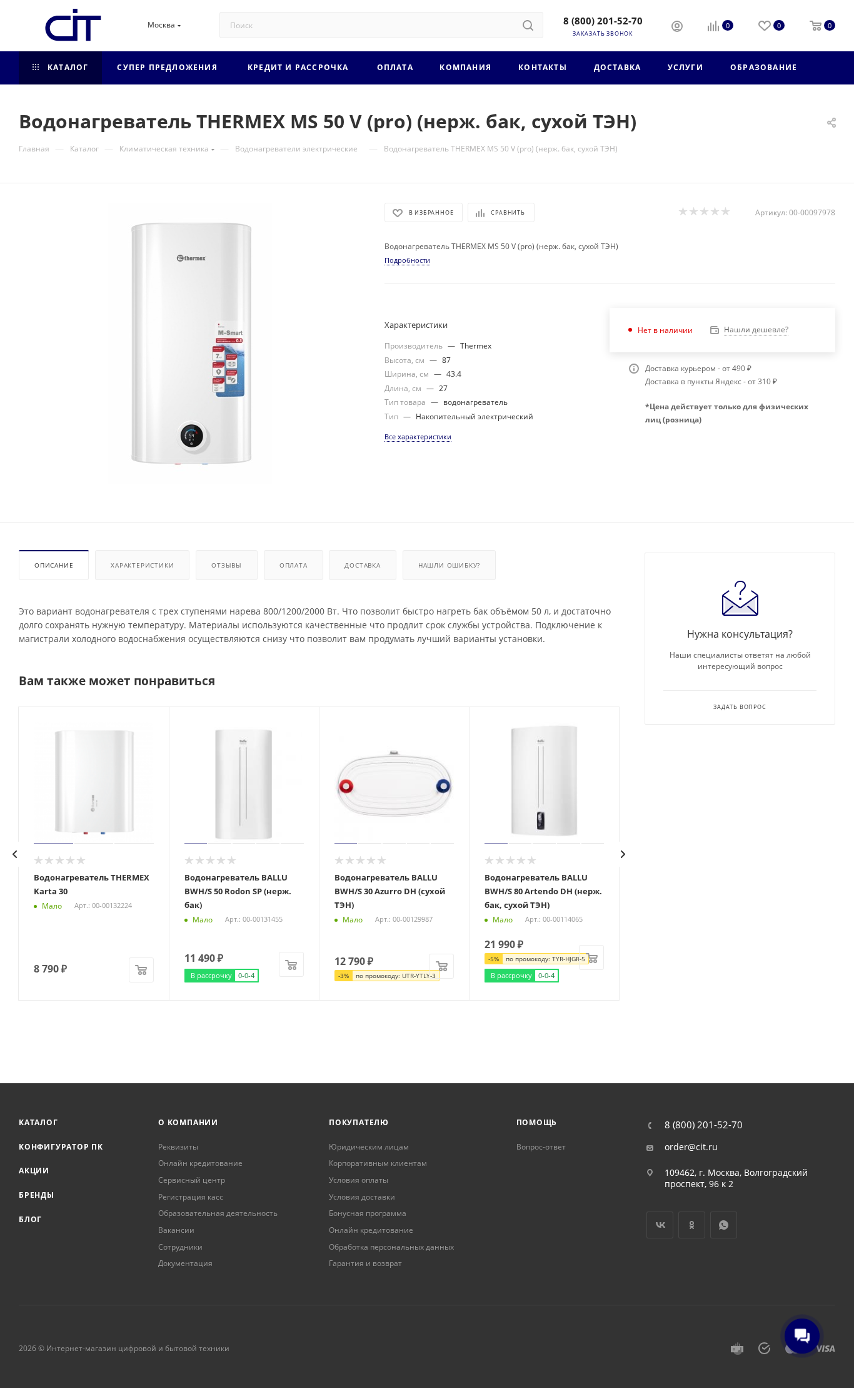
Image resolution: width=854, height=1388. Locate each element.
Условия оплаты (358, 1180)
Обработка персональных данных (391, 1247)
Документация (185, 1263)
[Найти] (528, 25)
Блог (30, 1219)
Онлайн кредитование (200, 1163)
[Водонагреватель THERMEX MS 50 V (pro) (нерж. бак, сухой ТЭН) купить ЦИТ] (190, 343)
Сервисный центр (191, 1180)
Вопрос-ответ (541, 1146)
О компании (188, 1122)
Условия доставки (362, 1197)
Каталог (38, 1122)
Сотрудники (180, 1247)
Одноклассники (691, 1225)
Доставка (362, 565)
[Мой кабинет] (677, 27)
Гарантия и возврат (365, 1263)
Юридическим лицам (369, 1146)
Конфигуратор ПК (61, 1146)
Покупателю (359, 1122)
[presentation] (15, 854)
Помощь (537, 1122)
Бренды (36, 1195)
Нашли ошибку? (449, 565)
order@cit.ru (691, 1147)
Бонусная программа (367, 1213)
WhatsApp (723, 1225)
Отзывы (226, 565)
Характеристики (142, 565)
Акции (34, 1170)
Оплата (293, 565)
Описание (53, 565)
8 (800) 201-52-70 (603, 20)
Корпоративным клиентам (378, 1163)
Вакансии (176, 1230)
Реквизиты (178, 1146)
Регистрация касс (190, 1197)
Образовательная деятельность (218, 1213)
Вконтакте (659, 1225)
